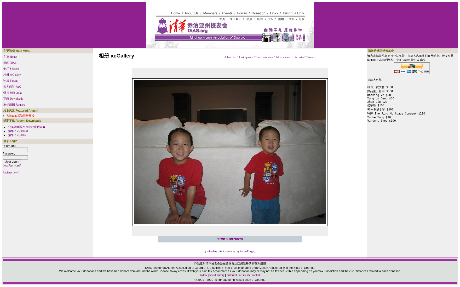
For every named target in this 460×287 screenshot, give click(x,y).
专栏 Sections (11, 68)
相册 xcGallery (12, 74)
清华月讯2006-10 (18, 135)
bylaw (203, 275)
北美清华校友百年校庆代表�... (28, 127)
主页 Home (10, 56)
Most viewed (283, 57)
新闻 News (10, 62)
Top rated (299, 57)
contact (256, 275)
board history (216, 275)
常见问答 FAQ (12, 86)
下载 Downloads (13, 98)
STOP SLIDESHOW (230, 239)
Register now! (11, 172)
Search (311, 57)
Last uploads (246, 57)
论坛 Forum (10, 80)
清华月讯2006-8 (18, 131)
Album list (230, 57)
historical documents (238, 275)
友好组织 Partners (14, 104)
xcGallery (212, 251)
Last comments (264, 57)
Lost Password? (12, 165)
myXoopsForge (245, 251)
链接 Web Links (12, 92)
